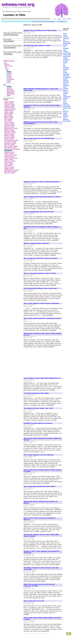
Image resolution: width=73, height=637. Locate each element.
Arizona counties (9, 103)
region (5, 63)
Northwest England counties (12, 149)
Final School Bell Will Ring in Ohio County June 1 (41, 288)
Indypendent (66, 69)
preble (9, 80)
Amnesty (65, 35)
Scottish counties (9, 156)
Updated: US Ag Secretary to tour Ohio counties (40, 30)
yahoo (64, 19)
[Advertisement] (40, 72)
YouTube (68, 19)
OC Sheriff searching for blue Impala (36, 393)
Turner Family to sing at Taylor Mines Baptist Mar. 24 (42, 378)
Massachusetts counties (11, 128)
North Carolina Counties (11, 146)
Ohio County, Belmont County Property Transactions (41, 303)
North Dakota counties (10, 147)
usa (6, 67)
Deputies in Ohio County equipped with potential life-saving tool (42, 552)
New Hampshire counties (11, 140)
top (68, 633)
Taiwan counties (8, 159)
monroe (10, 76)
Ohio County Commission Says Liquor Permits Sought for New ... (42, 334)
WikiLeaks (65, 112)
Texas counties (8, 162)
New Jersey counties (10, 141)
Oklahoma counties (9, 152)
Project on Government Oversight (66, 92)
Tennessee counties (9, 161)
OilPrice (64, 87)
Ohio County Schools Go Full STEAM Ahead (39, 138)
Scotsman (65, 103)
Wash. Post (65, 111)
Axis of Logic (66, 38)
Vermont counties (9, 167)
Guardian (65, 62)
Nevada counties (9, 138)
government (10, 89)
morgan (10, 77)
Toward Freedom (67, 106)
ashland (10, 73)
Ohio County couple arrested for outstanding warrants (42, 318)
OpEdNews (65, 88)
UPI (64, 109)
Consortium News (67, 54)
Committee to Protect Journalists (66, 50)
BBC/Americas (66, 41)
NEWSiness (65, 80)
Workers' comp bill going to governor (36, 243)
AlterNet (65, 33)
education (9, 88)
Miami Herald (66, 75)
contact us (61, 21)
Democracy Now (66, 56)
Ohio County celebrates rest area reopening (38, 455)
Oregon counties (8, 153)
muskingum (11, 79)
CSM (64, 46)
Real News (65, 98)
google (59, 19)
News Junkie (66, 82)
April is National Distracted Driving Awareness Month (42, 197)
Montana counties (9, 135)
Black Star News (67, 43)
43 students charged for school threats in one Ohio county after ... (41, 568)
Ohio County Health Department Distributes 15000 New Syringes (42, 439)
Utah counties (8, 165)
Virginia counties (9, 168)
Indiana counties (8, 118)
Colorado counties (9, 107)
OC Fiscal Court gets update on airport (37, 45)
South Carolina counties (11, 158)
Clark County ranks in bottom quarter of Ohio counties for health (42, 470)
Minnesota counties (9, 131)
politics (9, 95)
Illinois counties (8, 116)
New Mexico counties (10, 143)
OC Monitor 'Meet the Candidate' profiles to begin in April (41, 227)
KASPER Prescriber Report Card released (38, 423)
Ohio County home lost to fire (34, 601)
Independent (66, 67)
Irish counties (8, 121)
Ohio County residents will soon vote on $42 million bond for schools (41, 535)
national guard (11, 94)
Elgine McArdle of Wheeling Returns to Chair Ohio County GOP (41, 89)
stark (9, 82)
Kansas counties (9, 122)
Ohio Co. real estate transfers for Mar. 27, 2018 (40, 273)
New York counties (9, 144)
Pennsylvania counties (10, 155)
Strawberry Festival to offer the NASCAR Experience (42, 182)
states (7, 69)
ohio (7, 70)
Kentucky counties (9, 124)
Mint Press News (67, 77)
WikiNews (65, 114)
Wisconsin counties (9, 172)
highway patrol (11, 91)
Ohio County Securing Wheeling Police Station (39, 486)
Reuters (65, 100)
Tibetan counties (8, 164)
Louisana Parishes (9, 125)
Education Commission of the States (66, 59)
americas (6, 64)
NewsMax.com (66, 85)
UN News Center (67, 108)
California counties (9, 106)
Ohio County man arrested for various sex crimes (40, 258)
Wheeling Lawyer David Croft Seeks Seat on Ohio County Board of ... (40, 122)
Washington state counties (11, 170)
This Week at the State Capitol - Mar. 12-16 (38, 408)
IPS (64, 64)
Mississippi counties (10, 132)
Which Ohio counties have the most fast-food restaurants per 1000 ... (39, 585)
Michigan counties (9, 130)
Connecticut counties (10, 109)
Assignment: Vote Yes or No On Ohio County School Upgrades (42, 106)
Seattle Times (66, 104)
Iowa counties (8, 119)
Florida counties (8, 110)
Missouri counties (9, 134)
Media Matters (66, 74)
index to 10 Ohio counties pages (43, 21)
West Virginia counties (10, 171)
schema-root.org (8, 61)
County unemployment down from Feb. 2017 (39, 211)
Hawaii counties (8, 113)
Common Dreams (67, 53)
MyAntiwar (65, 79)
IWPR (64, 66)
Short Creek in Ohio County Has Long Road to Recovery (40, 518)
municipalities (10, 92)
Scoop (64, 101)
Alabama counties (9, 101)
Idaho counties (8, 115)
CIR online (65, 45)
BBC (64, 40)
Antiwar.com (65, 36)
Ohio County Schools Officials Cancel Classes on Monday (40, 502)
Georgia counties (9, 112)
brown (9, 74)
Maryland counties (9, 127)
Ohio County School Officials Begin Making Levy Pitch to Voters (42, 618)
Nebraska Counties (9, 137)
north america (8, 66)
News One (65, 83)
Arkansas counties (9, 104)
